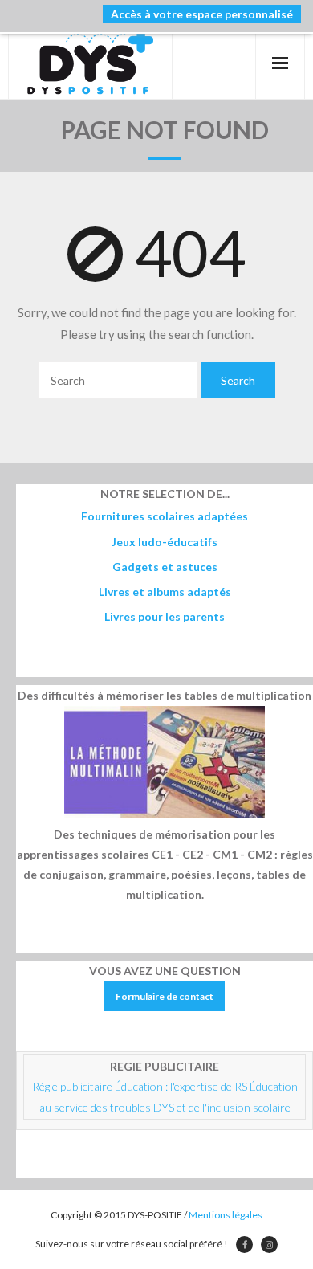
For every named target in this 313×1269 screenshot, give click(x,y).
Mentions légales (225, 1215)
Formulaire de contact (164, 996)
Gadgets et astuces (164, 566)
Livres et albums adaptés (165, 591)
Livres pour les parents (164, 616)
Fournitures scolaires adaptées (164, 516)
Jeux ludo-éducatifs (164, 542)
